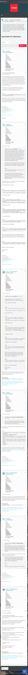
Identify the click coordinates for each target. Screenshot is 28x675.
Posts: (7, 70)
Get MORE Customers (16, 381)
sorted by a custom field (17, 449)
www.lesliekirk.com (4, 112)
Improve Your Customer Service (7, 381)
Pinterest (10, 264)
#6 (25, 540)
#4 (25, 414)
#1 (25, 72)
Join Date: (7, 69)
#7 (25, 610)
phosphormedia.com (5, 385)
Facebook (7, 264)
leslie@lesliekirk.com (8, 111)
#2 (25, 146)
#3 (25, 293)
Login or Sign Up (23, 1)
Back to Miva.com (3, 1)
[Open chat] (25, 672)
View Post (19, 149)
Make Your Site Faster (14, 382)
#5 (25, 494)
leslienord (14, 259)
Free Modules (7, 383)
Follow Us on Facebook (13, 383)
